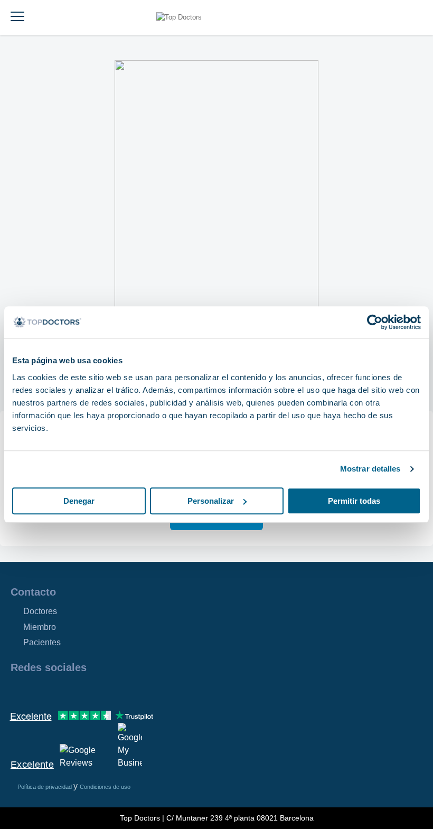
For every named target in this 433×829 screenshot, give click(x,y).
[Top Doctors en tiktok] (113, 690)
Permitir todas (354, 500)
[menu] (17, 17)
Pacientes (42, 642)
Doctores (40, 611)
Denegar (79, 500)
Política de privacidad (45, 787)
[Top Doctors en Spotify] (133, 690)
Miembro (39, 627)
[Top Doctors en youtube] (94, 690)
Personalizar (210, 500)
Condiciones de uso (105, 787)
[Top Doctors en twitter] (75, 690)
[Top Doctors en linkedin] (56, 690)
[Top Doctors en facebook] (18, 690)
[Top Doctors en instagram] (37, 690)
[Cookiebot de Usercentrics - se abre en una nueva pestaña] (374, 322)
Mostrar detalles (370, 468)
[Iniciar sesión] (421, 17)
